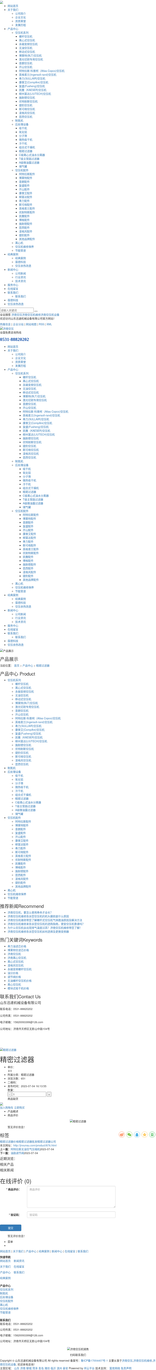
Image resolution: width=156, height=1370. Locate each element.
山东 (16, 1368)
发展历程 (20, 25)
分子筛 (23, 136)
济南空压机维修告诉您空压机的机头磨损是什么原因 (38, 916)
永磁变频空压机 (28, 44)
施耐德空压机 (27, 97)
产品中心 (13, 29)
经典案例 (13, 254)
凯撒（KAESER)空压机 (32, 90)
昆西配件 (24, 227)
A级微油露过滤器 (29, 162)
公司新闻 (20, 273)
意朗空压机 (25, 63)
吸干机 (23, 128)
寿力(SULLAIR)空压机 (32, 78)
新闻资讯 (19, 1261)
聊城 (29, 1368)
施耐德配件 (25, 223)
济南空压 (16, 314)
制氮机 (19, 120)
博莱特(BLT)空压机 (30, 55)
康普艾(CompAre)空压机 (33, 82)
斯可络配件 (25, 204)
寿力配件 (24, 201)
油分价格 (13, 973)
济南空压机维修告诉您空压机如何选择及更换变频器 (38, 931)
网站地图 (31, 324)
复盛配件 (24, 185)
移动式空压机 (27, 52)
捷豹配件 (24, 235)
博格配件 (24, 220)
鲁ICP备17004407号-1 (94, 1360)
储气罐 (23, 166)
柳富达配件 (25, 197)
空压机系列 (22, 32)
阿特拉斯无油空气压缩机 (25, 1149)
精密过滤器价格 (9, 1141)
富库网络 (114, 1368)
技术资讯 (20, 281)
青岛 (41, 1368)
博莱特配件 (25, 178)
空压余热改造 (23, 266)
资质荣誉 (20, 21)
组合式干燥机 (27, 147)
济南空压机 (14, 954)
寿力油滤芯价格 (17, 946)
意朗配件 (24, 181)
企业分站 (18, 324)
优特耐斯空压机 (28, 101)
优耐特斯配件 (27, 212)
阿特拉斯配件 (27, 174)
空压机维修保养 (24, 246)
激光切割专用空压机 (31, 59)
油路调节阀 (17, 1153)
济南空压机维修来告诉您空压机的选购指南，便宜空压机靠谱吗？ (46, 924)
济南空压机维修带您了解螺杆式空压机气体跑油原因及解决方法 (45, 920)
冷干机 (23, 143)
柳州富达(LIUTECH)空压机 (35, 94)
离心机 (19, 243)
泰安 (65, 1368)
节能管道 (20, 250)
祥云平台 (89, 1368)
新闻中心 (13, 269)
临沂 (53, 1368)
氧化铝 (23, 132)
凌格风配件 (25, 231)
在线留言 (13, 288)
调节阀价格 (14, 977)
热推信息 (5, 324)
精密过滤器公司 (46, 1141)
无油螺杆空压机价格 (20, 980)
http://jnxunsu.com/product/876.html (35, 1145)
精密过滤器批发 (28, 1141)
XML (49, 324)
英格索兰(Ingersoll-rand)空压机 (37, 74)
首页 (16, 665)
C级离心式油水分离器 (32, 155)
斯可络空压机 (27, 109)
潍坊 (47, 1368)
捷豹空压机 (25, 105)
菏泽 (35, 1368)
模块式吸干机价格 (18, 988)
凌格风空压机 (27, 113)
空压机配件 (22, 170)
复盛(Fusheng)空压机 (32, 86)
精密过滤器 (25, 151)
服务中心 (13, 285)
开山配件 (24, 189)
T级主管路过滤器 (29, 159)
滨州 (59, 1368)
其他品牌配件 (27, 239)
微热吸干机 (25, 139)
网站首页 (13, 6)
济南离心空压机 (17, 958)
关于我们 (13, 9)
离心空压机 (14, 984)
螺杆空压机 (25, 36)
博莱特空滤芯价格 (18, 950)
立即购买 (19, 1107)
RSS (41, 324)
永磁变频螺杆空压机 (20, 969)
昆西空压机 (25, 116)
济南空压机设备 (50, 314)
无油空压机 (25, 48)
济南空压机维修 (31, 314)
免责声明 (126, 1368)
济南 (22, 1368)
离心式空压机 (27, 40)
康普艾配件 (25, 193)
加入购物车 (6, 1107)
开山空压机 (25, 67)
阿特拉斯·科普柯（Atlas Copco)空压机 (41, 71)
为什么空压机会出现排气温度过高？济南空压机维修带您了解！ (45, 928)
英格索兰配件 (27, 208)
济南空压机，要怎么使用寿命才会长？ (30, 912)
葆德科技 (20, 262)
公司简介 (20, 13)
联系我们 (13, 292)
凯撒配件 (24, 216)
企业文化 (20, 17)
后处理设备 (22, 124)
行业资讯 (20, 277)
